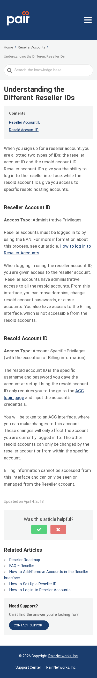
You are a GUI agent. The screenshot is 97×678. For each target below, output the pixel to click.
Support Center (28, 667)
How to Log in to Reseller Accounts (40, 590)
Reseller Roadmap (24, 559)
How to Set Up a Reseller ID (32, 584)
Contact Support (29, 625)
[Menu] (88, 20)
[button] (39, 529)
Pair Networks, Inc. (63, 656)
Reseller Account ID (25, 122)
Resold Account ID (24, 130)
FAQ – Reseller (21, 565)
